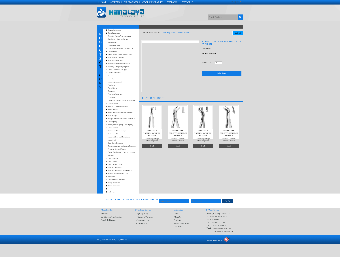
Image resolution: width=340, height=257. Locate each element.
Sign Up (227, 201)
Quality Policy (142, 214)
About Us (115, 2)
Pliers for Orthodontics (115, 167)
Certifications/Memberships (111, 217)
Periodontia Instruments (115, 60)
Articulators (111, 177)
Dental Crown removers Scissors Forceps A (122, 146)
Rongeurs (111, 155)
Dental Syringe (112, 122)
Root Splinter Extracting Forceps (118, 39)
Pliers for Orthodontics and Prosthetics (120, 170)
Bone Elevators (112, 161)
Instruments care (143, 220)
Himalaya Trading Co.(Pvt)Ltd (114, 240)
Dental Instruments (114, 33)
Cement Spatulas (113, 103)
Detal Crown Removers (115, 143)
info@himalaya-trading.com (222, 228)
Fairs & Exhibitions (108, 220)
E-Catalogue (142, 223)
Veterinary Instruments (115, 189)
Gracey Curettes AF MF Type (117, 70)
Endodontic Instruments (115, 94)
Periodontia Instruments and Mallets (119, 64)
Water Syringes (112, 115)
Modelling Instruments (115, 79)
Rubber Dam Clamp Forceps (117, 131)
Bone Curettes (112, 76)
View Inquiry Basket (152, 2)
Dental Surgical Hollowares (116, 180)
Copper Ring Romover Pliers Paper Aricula (121, 152)
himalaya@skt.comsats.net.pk (223, 231)
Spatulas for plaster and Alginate (118, 106)
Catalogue (172, 2)
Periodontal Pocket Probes (116, 57)
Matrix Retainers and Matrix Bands (119, 137)
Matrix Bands (112, 140)
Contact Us (187, 2)
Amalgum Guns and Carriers (117, 149)
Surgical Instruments (114, 30)
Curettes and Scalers (114, 73)
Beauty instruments (114, 183)
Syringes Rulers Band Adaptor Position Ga (121, 119)
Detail (152, 146)
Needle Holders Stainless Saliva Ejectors (120, 112)
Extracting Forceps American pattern (119, 36)
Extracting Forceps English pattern (118, 67)
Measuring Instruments (115, 82)
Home (103, 2)
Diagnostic (111, 91)
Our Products (131, 2)
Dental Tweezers (113, 128)
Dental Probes (112, 51)
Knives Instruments (114, 186)
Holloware (111, 192)
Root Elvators (112, 42)
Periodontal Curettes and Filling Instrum (120, 48)
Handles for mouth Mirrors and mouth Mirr (121, 100)
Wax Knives (112, 85)
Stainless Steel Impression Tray (118, 174)
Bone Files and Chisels (115, 164)
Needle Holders (113, 109)
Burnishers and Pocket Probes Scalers (120, 54)
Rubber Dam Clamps (114, 134)
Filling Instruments (114, 45)
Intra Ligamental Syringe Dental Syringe (120, 125)
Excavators (111, 97)
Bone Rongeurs (113, 158)
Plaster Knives (112, 88)
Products (177, 220)
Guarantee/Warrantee (145, 217)
